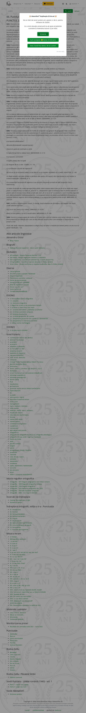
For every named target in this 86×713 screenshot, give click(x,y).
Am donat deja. (60, 51)
